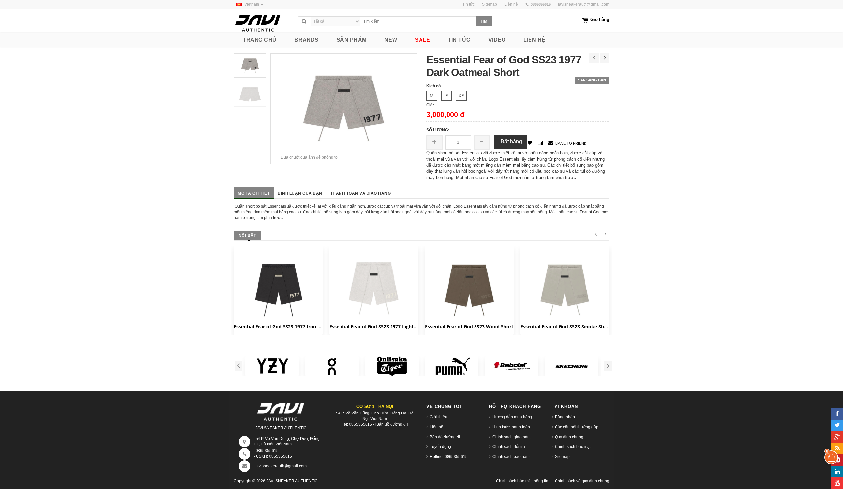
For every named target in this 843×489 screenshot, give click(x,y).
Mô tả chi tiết (254, 193)
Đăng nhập (565, 417)
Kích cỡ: (434, 86)
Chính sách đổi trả (508, 446)
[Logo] (281, 410)
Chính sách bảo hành (511, 456)
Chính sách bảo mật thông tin (522, 481)
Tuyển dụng (440, 446)
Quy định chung (569, 437)
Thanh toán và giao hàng (360, 193)
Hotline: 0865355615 (449, 456)
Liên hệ (436, 427)
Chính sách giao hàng (512, 437)
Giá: (430, 105)
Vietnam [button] (252, 4)
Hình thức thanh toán (511, 427)
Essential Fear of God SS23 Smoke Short (564, 326)
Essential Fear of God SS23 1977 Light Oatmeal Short (373, 326)
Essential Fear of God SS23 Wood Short (469, 326)
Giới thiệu (438, 417)
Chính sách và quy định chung (582, 481)
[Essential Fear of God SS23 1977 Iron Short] (278, 290)
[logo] (264, 21)
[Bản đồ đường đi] (391, 424)
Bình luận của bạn (300, 193)
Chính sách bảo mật (573, 446)
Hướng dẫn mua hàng (512, 417)
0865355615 (267, 450)
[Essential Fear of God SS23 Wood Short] (469, 290)
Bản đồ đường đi (445, 437)
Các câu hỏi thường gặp (576, 427)
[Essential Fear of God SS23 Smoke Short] (564, 287)
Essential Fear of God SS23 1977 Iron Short (278, 326)
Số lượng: (437, 130)
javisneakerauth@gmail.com (583, 4)
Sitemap (562, 456)
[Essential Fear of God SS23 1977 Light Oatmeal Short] (373, 289)
